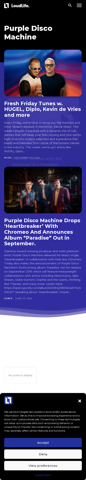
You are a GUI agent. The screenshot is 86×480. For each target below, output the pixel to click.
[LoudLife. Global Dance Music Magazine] (17, 5)
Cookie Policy (43, 474)
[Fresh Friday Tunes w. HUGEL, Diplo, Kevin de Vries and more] (43, 73)
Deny (43, 454)
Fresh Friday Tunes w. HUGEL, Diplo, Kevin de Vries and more (42, 109)
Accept (43, 443)
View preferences (43, 466)
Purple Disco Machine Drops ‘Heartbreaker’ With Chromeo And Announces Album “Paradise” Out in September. (42, 231)
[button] (80, 401)
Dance (8, 298)
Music (8, 157)
